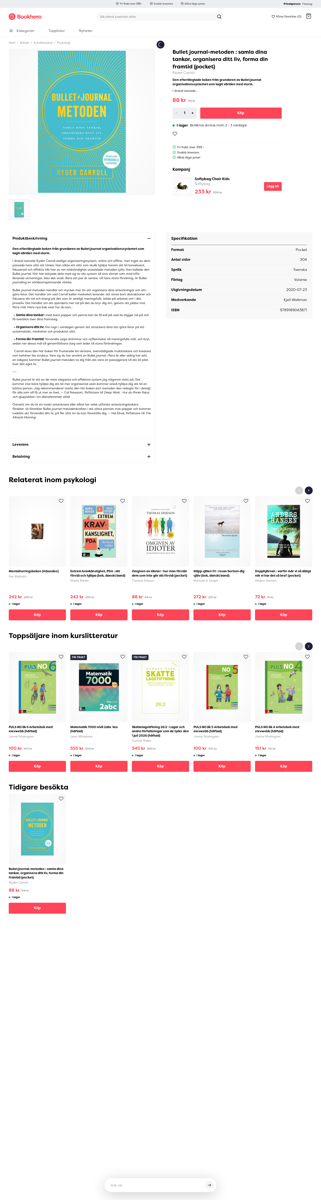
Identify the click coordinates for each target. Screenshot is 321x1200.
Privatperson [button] (292, 4)
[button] (308, 16)
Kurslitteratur (43, 43)
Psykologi (63, 43)
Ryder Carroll (184, 72)
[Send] (209, 1185)
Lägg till (273, 186)
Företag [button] (307, 4)
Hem (12, 43)
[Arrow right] (309, 490)
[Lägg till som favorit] (175, 133)
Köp (240, 113)
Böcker (24, 43)
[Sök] (219, 16)
